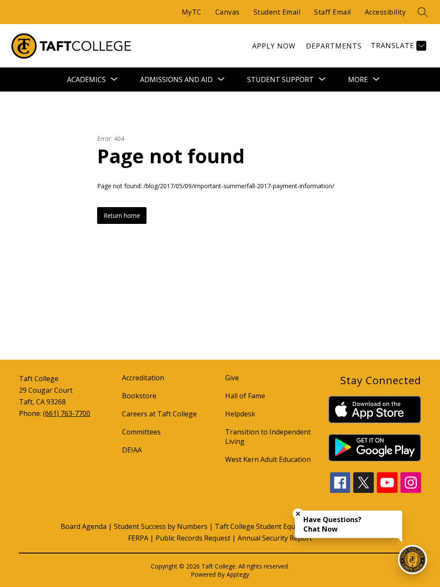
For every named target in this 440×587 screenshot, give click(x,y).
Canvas (227, 12)
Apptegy (237, 574)
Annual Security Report (275, 538)
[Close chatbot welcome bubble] (298, 513)
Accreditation (143, 377)
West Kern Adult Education (268, 459)
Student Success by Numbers (161, 526)
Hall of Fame (245, 396)
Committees (141, 432)
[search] (423, 12)
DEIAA (132, 450)
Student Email (277, 12)
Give (232, 377)
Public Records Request (193, 538)
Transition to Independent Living (268, 436)
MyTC (192, 12)
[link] (274, 46)
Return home (122, 215)
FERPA (138, 538)
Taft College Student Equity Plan (267, 526)
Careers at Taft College (159, 414)
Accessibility (385, 12)
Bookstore (139, 396)
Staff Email (332, 12)
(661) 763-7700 (66, 413)
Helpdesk (240, 414)
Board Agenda (84, 526)
